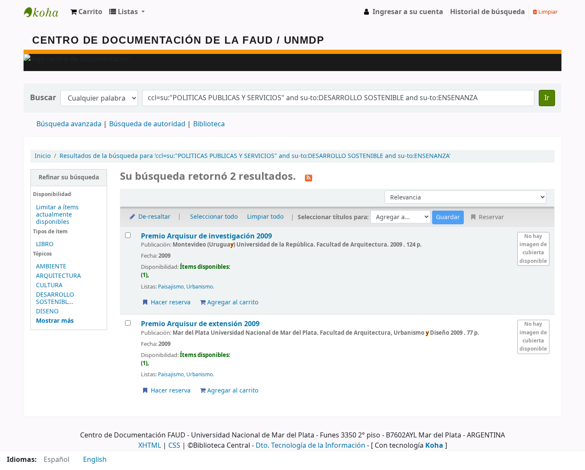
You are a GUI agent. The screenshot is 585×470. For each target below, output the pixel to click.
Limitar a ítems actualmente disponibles (57, 214)
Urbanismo (199, 287)
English (95, 460)
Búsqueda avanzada (68, 124)
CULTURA (49, 285)
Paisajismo (171, 287)
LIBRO (45, 244)
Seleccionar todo (214, 216)
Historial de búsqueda (487, 12)
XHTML (149, 445)
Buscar (43, 98)
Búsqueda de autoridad (147, 124)
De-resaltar (153, 216)
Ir (546, 98)
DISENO (47, 311)
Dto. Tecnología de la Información (310, 445)
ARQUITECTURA (58, 275)
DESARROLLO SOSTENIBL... (55, 298)
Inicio (43, 156)
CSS (174, 445)
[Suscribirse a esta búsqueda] (308, 177)
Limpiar (547, 12)
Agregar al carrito (232, 302)
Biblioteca (209, 124)
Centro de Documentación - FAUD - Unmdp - (45, 12)
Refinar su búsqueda (69, 177)
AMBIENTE (51, 266)
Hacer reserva (170, 302)
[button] (86, 12)
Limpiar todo (265, 216)
